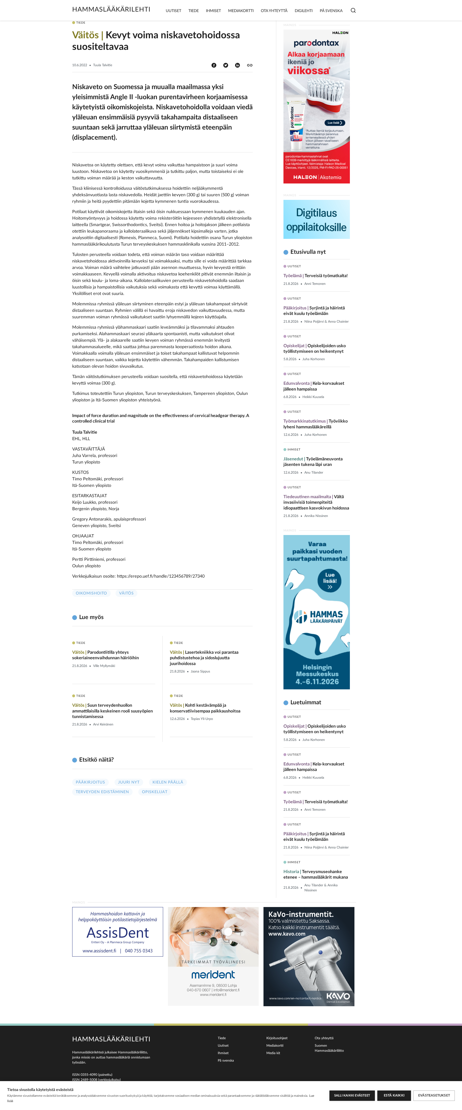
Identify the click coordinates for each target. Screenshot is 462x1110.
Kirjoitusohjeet (277, 1038)
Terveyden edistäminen (102, 792)
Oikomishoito (91, 593)
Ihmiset (213, 11)
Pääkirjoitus (90, 782)
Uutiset (173, 11)
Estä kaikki (394, 1095)
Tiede (193, 11)
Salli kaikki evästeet (352, 1095)
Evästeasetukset (434, 1095)
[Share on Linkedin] (237, 65)
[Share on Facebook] (214, 65)
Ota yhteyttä (274, 11)
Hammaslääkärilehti (111, 9)
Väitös (126, 593)
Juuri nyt (129, 782)
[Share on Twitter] (225, 65)
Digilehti (304, 11)
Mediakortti (241, 11)
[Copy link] (250, 65)
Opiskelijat (154, 792)
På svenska (331, 11)
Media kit (273, 1053)
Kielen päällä (168, 782)
